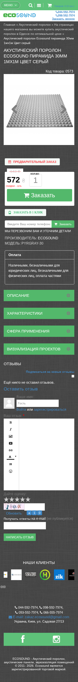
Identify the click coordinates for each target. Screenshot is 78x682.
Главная (9, 24)
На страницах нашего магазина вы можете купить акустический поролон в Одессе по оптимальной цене (39, 29)
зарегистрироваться (50, 409)
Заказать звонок (63, 18)
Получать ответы (17, 518)
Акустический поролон (35, 24)
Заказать (42, 195)
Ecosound (48, 238)
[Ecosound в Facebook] (22, 641)
